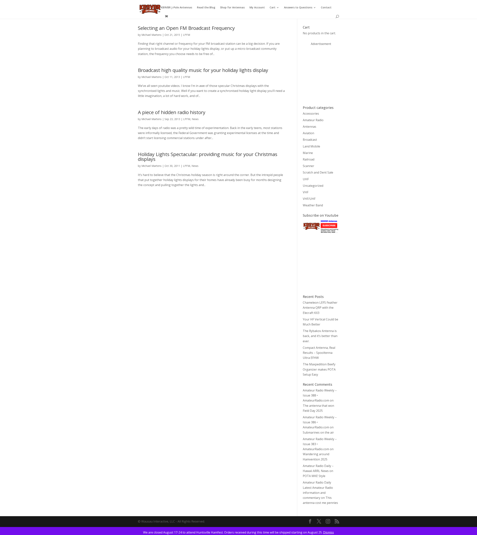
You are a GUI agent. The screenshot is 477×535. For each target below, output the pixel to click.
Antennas (309, 127)
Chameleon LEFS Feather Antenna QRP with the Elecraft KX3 (320, 307)
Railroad (308, 159)
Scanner (308, 166)
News (195, 119)
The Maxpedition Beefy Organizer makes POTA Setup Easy (319, 369)
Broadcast (310, 140)
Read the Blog (206, 7)
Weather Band (313, 205)
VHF (305, 192)
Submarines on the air (318, 432)
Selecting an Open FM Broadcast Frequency (186, 28)
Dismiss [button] (328, 532)
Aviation (308, 133)
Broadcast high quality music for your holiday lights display (203, 70)
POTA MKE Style (314, 476)
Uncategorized (313, 186)
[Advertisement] (331, 75)
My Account (257, 7)
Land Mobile (311, 146)
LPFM (186, 35)
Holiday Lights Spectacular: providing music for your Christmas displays (207, 156)
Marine (308, 153)
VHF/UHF (309, 199)
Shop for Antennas (232, 7)
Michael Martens (151, 35)
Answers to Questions (298, 7)
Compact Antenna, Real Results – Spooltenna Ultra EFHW (319, 353)
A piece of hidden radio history (171, 112)
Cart (272, 7)
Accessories (311, 113)
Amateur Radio (313, 120)
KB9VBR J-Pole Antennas (176, 7)
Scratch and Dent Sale (318, 172)
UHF (306, 179)
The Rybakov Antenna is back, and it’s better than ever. (320, 336)
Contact (326, 7)
